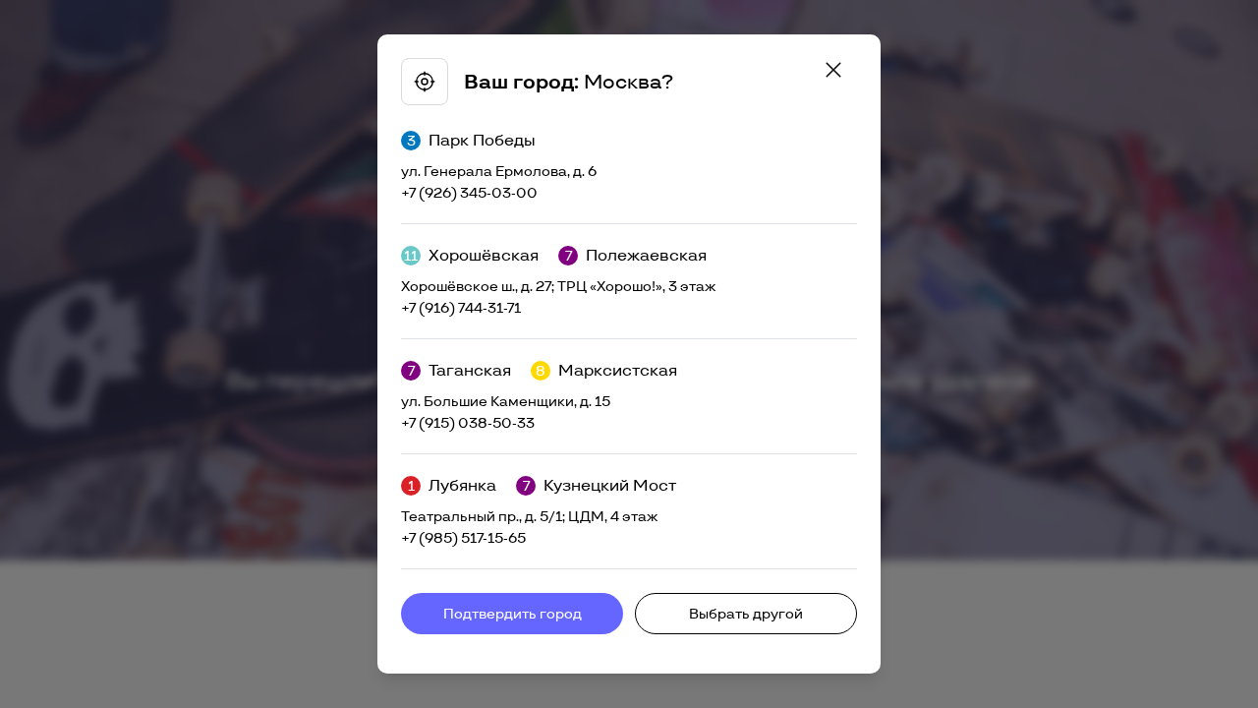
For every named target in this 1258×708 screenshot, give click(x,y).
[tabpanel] (629, 354)
